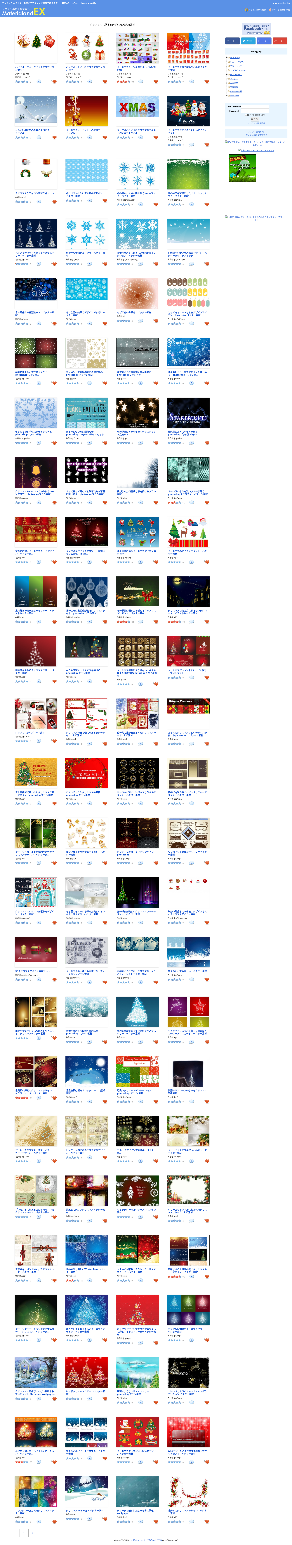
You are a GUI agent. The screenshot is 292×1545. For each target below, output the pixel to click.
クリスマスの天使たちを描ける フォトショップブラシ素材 (85, 972)
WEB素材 (234, 83)
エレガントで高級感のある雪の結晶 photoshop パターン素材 (85, 373)
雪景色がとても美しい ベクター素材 (187, 971)
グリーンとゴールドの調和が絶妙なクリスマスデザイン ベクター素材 (34, 853)
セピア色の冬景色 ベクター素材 (134, 312)
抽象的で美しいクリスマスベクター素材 (85, 1211)
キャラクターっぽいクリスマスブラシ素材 (136, 1211)
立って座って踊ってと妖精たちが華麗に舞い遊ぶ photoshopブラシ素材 (85, 493)
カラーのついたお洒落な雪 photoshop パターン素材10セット (85, 433)
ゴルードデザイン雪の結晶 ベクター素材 (136, 1151)
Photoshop (235, 57)
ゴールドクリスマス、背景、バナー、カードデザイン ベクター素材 (34, 1151)
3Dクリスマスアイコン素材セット (32, 971)
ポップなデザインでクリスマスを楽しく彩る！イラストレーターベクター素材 (136, 1331)
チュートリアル (237, 61)
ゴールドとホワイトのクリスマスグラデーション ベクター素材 (187, 1392)
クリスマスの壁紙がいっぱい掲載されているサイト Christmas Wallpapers (35, 1392)
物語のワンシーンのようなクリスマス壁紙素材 (187, 1092)
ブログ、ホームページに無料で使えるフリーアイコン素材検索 (242, 168)
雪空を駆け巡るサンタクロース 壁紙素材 (85, 1092)
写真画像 (234, 87)
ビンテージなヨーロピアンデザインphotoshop (135, 853)
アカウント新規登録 (256, 123)
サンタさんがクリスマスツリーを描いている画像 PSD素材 (85, 552)
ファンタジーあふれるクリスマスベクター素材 (34, 1512)
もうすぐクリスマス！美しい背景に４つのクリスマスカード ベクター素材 (187, 1032)
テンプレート (236, 74)
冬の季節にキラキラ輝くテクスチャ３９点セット (136, 433)
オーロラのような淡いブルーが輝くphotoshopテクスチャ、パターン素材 (188, 493)
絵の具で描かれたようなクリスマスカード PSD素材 (136, 734)
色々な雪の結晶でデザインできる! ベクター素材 (86, 314)
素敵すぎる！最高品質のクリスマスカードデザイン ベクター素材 (187, 1270)
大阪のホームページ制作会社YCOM (256, 198)
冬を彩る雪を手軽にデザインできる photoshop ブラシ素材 (34, 433)
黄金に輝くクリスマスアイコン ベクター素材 (85, 853)
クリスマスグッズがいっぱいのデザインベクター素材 (136, 1452)
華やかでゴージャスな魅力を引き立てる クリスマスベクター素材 (34, 1032)
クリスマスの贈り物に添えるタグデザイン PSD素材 (85, 734)
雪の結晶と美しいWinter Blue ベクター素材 (85, 1270)
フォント (234, 78)
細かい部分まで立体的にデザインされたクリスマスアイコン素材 (187, 913)
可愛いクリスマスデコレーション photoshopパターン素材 (135, 1092)
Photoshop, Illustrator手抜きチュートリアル (270, 168)
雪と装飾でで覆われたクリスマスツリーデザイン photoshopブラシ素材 (34, 793)
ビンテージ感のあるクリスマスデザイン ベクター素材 (85, 1151)
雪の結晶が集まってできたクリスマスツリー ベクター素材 (136, 1032)
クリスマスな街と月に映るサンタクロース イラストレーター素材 (187, 612)
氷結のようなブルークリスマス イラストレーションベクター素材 (136, 972)
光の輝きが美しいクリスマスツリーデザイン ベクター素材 (136, 913)
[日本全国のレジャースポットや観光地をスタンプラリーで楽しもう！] (256, 218)
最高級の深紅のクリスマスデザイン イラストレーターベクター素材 (34, 1092)
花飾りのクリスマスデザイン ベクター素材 (187, 1512)
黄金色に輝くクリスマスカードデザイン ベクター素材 (34, 552)
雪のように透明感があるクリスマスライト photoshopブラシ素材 (85, 612)
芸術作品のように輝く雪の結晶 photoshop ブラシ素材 (83, 1032)
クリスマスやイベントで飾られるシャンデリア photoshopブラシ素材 (34, 493)
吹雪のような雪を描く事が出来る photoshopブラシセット (135, 373)
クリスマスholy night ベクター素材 (85, 1510)
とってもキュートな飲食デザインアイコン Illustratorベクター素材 (187, 314)
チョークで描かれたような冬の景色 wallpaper (136, 1512)
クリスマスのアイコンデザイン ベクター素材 (187, 552)
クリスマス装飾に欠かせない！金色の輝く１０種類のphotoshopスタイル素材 (137, 673)
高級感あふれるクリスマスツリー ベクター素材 (34, 671)
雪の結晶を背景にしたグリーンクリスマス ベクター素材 (187, 194)
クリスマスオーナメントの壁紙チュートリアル (85, 131)
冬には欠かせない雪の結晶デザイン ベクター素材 (85, 194)
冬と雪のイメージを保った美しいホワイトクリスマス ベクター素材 (85, 913)
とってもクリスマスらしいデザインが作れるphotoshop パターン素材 (187, 734)
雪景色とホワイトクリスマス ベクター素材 (85, 1452)
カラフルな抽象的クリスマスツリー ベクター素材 (187, 1330)
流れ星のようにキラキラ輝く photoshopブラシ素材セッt (184, 433)
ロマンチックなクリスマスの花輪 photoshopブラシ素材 (83, 793)
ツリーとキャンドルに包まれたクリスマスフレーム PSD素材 (187, 1211)
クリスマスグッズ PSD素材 (30, 732)
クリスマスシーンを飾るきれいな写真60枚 (136, 68)
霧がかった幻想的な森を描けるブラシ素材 (136, 493)
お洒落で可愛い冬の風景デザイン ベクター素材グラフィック (187, 254)
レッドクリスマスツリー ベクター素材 (85, 1392)
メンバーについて (256, 131)
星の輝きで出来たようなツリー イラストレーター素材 (34, 612)
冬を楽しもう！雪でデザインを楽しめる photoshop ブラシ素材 (187, 373)
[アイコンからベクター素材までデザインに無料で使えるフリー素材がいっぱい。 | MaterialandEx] (23, 13)
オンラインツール (238, 70)
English (286, 3)
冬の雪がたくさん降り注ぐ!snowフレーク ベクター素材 (137, 194)
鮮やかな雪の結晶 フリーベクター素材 (85, 254)
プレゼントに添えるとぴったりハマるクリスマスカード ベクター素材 (34, 1211)
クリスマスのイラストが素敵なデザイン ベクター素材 (34, 913)
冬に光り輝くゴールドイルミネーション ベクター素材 (34, 1452)
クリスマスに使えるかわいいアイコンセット (187, 131)
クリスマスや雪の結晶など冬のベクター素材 (187, 68)
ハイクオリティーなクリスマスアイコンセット (34, 68)
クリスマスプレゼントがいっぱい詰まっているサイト (187, 671)
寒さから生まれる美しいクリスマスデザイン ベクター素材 (85, 1330)
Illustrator (234, 95)
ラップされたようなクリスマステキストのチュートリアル (136, 131)
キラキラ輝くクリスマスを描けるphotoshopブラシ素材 (83, 671)
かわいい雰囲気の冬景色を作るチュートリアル (34, 131)
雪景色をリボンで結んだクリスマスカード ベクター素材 (34, 1270)
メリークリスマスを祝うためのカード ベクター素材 (188, 1151)
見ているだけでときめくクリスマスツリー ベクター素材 (34, 254)
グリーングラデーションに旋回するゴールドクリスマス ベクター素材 (34, 1330)
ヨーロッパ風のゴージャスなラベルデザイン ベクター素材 (136, 793)
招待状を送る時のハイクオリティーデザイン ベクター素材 (187, 793)
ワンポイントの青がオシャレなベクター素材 (187, 853)
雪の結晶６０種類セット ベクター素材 (34, 314)
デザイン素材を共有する (256, 135)
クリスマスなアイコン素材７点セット (34, 193)
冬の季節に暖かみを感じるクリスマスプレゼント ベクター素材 (136, 612)
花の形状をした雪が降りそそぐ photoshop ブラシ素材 (32, 373)
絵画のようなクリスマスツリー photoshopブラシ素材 (133, 1392)
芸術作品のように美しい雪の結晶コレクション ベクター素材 (136, 254)
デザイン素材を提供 (257, 10)
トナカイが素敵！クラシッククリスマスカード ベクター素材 (136, 1270)
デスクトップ (236, 66)
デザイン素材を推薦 (281, 10)
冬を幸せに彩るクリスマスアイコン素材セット (136, 552)
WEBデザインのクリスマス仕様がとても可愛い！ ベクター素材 (187, 1452)
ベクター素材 (236, 91)
